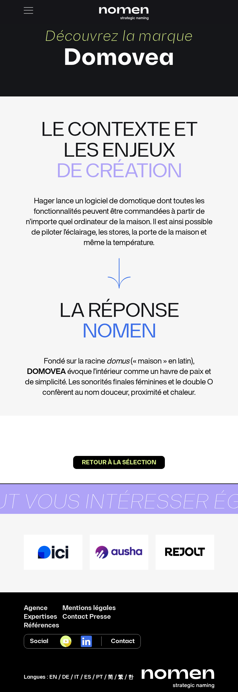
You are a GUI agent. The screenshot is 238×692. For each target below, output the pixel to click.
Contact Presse (86, 617)
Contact (123, 641)
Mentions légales (89, 608)
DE (65, 677)
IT (76, 677)
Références (41, 625)
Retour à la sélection (119, 462)
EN (53, 677)
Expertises (40, 617)
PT (99, 677)
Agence (36, 608)
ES (87, 677)
